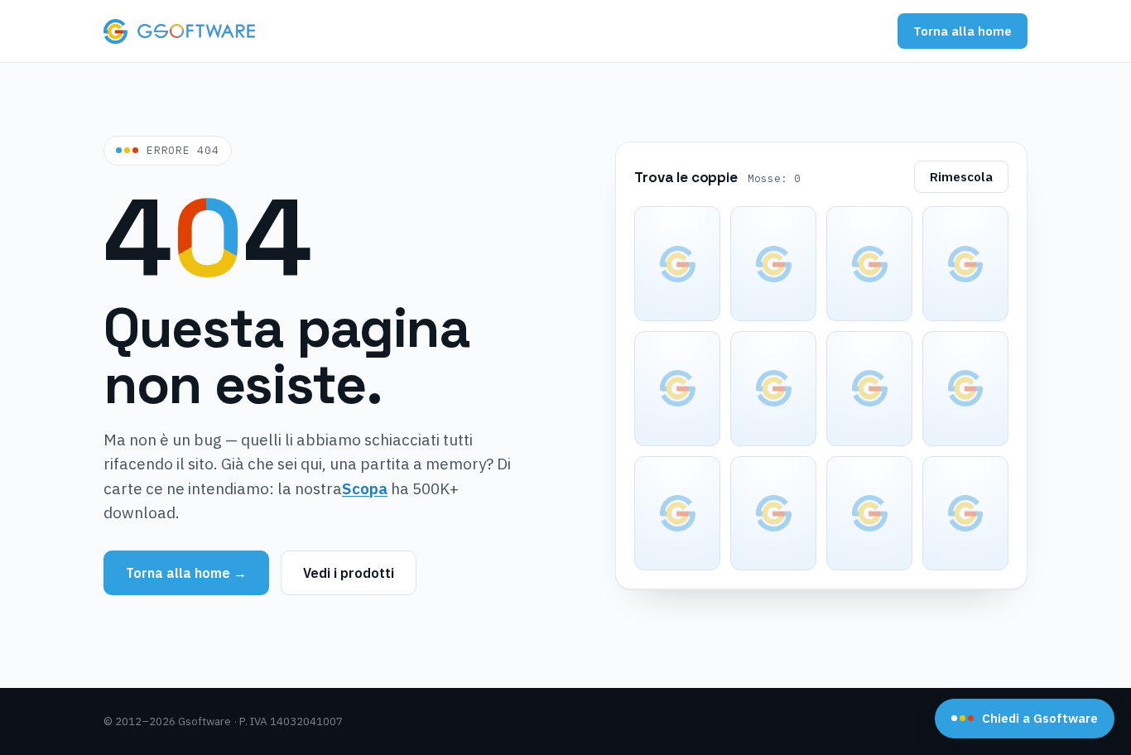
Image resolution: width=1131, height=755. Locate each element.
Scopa (364, 488)
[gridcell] (677, 263)
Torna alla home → (186, 573)
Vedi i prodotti (348, 573)
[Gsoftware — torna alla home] (179, 31)
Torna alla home (962, 31)
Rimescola (961, 177)
